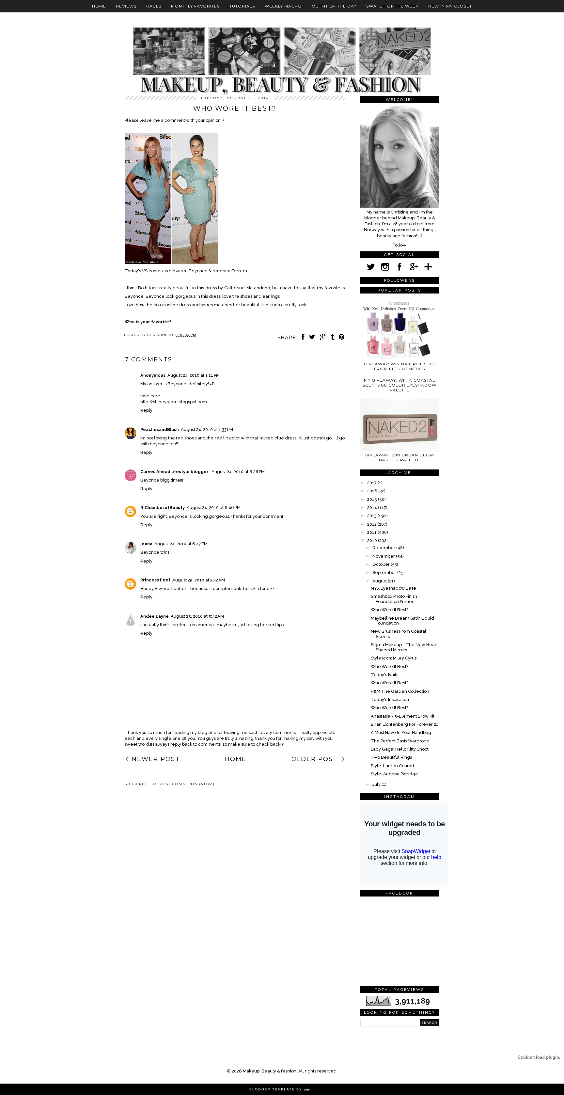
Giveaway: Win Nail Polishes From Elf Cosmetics (399, 366)
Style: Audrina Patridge (394, 773)
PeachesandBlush (159, 429)
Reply (146, 410)
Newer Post (156, 759)
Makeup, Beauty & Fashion (269, 1071)
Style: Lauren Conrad (392, 765)
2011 (372, 532)
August (380, 581)
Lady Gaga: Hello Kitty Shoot (400, 749)
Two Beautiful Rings (391, 757)
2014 (372, 507)
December (384, 547)
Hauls (153, 6)
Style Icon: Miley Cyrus (393, 658)
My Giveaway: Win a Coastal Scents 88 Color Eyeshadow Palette (399, 385)
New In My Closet (450, 6)
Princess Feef (155, 580)
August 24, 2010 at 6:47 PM (181, 543)
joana (146, 543)
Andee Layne (154, 616)
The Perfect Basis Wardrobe (400, 740)
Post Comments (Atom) (187, 784)
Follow (399, 245)
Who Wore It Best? (389, 609)
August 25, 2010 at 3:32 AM (198, 580)
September (384, 572)
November (384, 556)
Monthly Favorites (195, 6)
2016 (372, 490)
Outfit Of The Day (334, 6)
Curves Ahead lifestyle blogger (175, 471)
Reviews (126, 6)
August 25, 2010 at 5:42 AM (197, 616)
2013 (372, 515)
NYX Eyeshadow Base (393, 588)
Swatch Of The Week (392, 6)
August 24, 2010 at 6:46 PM (214, 507)
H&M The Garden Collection (400, 691)
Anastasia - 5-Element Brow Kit (402, 716)
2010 (372, 540)
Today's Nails (384, 674)
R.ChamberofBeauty (162, 507)
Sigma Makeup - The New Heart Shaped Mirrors (404, 647)
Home (99, 6)
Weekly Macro (283, 6)
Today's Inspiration (390, 699)
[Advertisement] (154, 813)
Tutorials (242, 6)
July (377, 784)
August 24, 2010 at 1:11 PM (193, 375)
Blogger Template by (282, 1089)
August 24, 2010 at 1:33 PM (207, 429)
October (381, 564)
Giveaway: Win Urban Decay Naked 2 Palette (400, 457)
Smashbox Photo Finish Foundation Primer (394, 599)
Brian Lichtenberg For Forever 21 (404, 724)
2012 (372, 524)
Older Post (314, 759)
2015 (372, 499)
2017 (372, 482)
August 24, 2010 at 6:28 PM (238, 471)
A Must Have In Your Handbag (401, 732)
